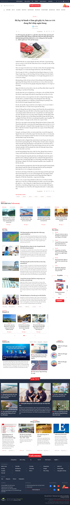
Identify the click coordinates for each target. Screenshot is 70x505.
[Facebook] (56, 1)
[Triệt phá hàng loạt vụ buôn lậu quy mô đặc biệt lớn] (35, 392)
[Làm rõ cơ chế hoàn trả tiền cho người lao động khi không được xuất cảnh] (61, 405)
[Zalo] (61, 1)
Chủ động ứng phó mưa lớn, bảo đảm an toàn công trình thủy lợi (32, 262)
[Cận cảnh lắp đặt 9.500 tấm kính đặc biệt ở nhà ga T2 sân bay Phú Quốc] (9, 405)
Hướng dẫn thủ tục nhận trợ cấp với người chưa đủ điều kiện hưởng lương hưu (32, 247)
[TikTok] (66, 1)
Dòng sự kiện (35, 422)
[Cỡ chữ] (19, 31)
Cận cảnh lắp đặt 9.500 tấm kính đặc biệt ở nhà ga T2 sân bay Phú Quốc (8, 413)
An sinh (56, 265)
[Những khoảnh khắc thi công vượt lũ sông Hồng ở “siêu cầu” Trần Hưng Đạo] (9, 388)
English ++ (50, 1)
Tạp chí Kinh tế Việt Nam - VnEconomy (61, 500)
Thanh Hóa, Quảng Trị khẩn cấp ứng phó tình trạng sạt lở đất (60, 269)
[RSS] (58, 490)
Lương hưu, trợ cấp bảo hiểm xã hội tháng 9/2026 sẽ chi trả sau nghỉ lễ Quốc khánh (61, 252)
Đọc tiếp (4, 230)
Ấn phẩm (60, 275)
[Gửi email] (49, 31)
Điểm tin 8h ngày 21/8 (62, 362)
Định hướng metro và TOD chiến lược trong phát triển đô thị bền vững (8, 436)
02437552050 (29, 487)
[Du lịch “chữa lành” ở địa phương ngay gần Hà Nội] (61, 388)
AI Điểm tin (59, 342)
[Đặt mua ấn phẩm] (66, 5)
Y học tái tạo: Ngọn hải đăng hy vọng (39, 372)
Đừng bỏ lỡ (5, 312)
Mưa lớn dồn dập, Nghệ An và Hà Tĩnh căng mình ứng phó (61, 261)
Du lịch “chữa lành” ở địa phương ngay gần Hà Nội (60, 395)
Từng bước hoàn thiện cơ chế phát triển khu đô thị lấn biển (61, 219)
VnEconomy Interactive (61, 434)
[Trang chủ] (4, 10)
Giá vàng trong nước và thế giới (43, 435)
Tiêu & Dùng (27, 1)
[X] (59, 1)
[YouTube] (63, 1)
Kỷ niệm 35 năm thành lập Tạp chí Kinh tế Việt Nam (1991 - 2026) (25, 436)
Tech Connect (43, 1)
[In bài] (16, 31)
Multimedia (6, 342)
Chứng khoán (19, 1)
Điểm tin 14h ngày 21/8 (62, 346)
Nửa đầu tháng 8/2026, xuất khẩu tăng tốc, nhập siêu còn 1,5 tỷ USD (26, 219)
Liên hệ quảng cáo (36, 489)
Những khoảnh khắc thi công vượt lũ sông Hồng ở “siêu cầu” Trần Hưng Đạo (9, 396)
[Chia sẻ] (53, 31)
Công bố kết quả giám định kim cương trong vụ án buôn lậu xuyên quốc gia (32, 279)
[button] (24, 335)
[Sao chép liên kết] (51, 31)
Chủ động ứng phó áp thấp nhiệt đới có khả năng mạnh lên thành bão (43, 219)
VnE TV (36, 1)
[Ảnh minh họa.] (35, 42)
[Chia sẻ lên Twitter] (47, 31)
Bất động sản (57, 207)
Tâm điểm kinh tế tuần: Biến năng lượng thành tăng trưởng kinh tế (39, 357)
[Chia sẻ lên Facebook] (45, 31)
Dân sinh (38, 207)
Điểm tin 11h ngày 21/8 (62, 354)
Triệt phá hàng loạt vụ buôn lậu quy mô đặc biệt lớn (33, 295)
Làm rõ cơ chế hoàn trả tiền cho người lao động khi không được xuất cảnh (60, 413)
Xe (32, 1)
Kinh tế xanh (4, 207)
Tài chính (21, 207)
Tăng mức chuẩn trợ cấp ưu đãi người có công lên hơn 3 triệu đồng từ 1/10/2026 (61, 236)
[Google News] (68, 1)
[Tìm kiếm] (5, 6)
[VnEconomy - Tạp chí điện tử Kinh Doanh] (35, 455)
